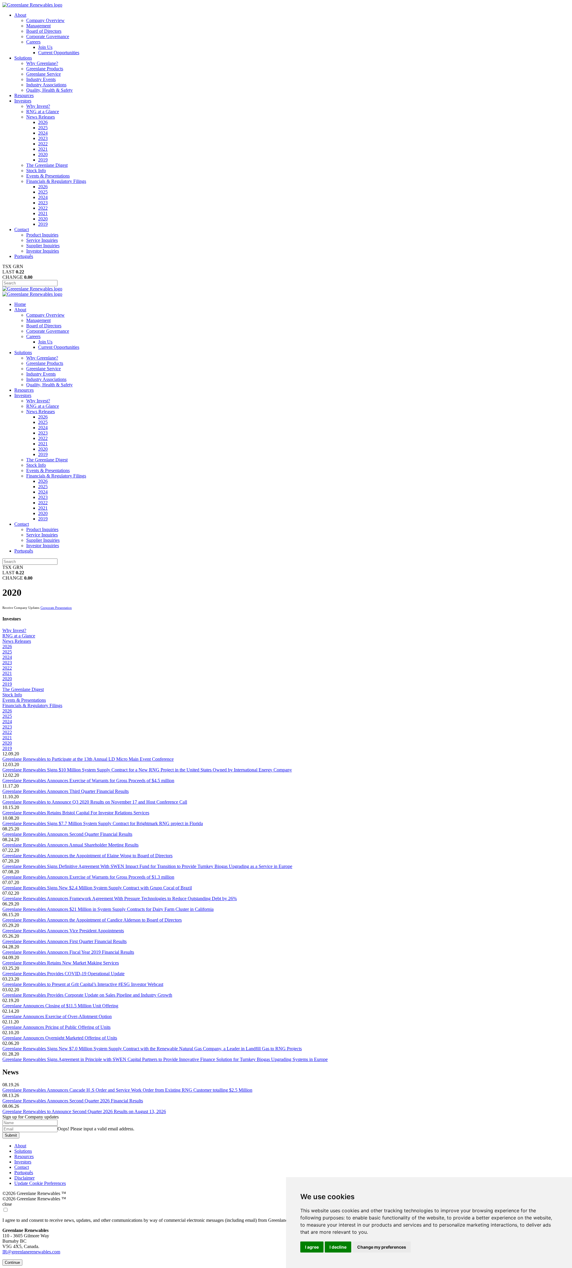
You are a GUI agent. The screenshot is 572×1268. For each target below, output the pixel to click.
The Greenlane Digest (47, 165)
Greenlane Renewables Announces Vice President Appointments (63, 930)
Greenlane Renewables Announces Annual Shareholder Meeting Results (70, 844)
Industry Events (41, 79)
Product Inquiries (42, 234)
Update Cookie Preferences (40, 1183)
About (20, 15)
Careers (33, 41)
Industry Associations (46, 84)
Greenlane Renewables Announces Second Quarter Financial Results (67, 834)
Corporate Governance (47, 36)
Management (38, 25)
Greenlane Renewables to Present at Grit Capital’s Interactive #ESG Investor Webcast (82, 984)
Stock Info (36, 170)
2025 (43, 127)
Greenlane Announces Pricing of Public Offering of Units (56, 1027)
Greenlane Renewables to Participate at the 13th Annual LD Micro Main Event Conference (88, 759)
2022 (43, 143)
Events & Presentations (48, 175)
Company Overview (45, 20)
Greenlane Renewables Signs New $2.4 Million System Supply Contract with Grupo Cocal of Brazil (97, 887)
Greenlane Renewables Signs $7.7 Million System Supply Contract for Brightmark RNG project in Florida (102, 823)
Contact (21, 229)
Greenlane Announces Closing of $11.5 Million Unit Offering (60, 1005)
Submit (11, 1135)
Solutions (23, 57)
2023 (43, 138)
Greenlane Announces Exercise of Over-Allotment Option (57, 1016)
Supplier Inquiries (43, 245)
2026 (43, 122)
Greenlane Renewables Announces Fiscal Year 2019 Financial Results (68, 952)
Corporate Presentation (56, 607)
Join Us (45, 47)
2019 (43, 159)
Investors (22, 100)
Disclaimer (24, 1177)
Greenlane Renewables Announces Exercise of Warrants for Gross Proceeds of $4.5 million (88, 780)
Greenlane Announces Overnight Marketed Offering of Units (59, 1037)
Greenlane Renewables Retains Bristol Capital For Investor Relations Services (75, 812)
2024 (43, 133)
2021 (43, 149)
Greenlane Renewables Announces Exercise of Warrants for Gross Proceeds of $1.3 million (88, 877)
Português (23, 256)
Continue (12, 1262)
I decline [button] (337, 1247)
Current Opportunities (58, 52)
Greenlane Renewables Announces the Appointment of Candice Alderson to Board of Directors (92, 919)
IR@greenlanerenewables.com (31, 1251)
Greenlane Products (44, 68)
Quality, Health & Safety (49, 90)
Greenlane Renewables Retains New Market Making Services (60, 962)
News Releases (40, 116)
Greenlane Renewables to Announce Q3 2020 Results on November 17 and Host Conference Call (94, 802)
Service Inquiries (42, 240)
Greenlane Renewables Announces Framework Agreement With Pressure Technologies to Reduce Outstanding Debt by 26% (119, 898)
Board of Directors (43, 31)
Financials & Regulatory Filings (56, 181)
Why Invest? (38, 106)
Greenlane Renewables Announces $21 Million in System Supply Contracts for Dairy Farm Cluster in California (108, 909)
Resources (24, 95)
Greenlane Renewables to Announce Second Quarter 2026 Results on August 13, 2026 (84, 1111)
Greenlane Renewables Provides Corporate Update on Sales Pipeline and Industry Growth (87, 995)
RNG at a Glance (42, 111)
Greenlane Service (43, 74)
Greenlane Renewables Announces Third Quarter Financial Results (65, 791)
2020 (43, 154)
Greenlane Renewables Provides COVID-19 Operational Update (63, 973)
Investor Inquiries (42, 250)
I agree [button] (312, 1247)
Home (20, 304)
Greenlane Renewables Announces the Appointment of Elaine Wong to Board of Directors (87, 855)
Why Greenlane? (42, 63)
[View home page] (32, 4)
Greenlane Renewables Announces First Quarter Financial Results (64, 941)
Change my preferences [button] (381, 1247)
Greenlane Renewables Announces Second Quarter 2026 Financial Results (72, 1100)
